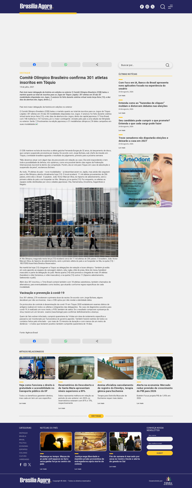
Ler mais (122, 96)
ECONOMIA (23, 446)
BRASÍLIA (22, 436)
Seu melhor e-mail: (155, 443)
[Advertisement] (96, 37)
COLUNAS (23, 453)
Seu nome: (152, 435)
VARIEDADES (24, 459)
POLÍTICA (22, 443)
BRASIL (22, 440)
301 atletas (32, 114)
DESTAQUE (23, 433)
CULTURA (22, 456)
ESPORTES (23, 449)
